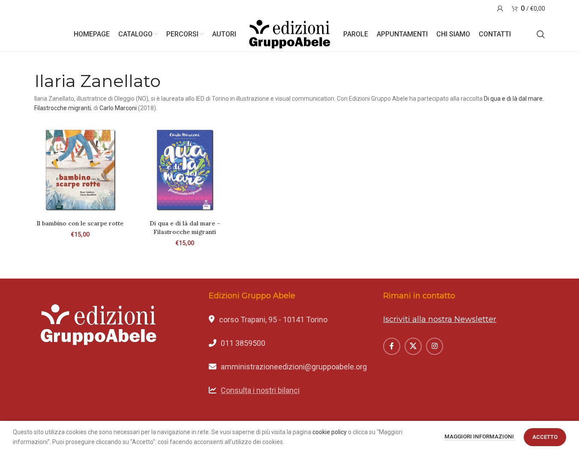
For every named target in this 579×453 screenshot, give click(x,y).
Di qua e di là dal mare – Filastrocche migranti (185, 227)
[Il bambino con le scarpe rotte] (80, 170)
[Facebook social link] (391, 346)
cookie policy (329, 432)
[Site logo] (290, 33)
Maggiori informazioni (479, 436)
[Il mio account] (500, 8)
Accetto (545, 437)
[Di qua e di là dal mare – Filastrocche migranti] (185, 170)
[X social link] (413, 346)
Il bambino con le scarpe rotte (79, 223)
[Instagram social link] (434, 346)
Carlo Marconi (118, 108)
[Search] (540, 34)
